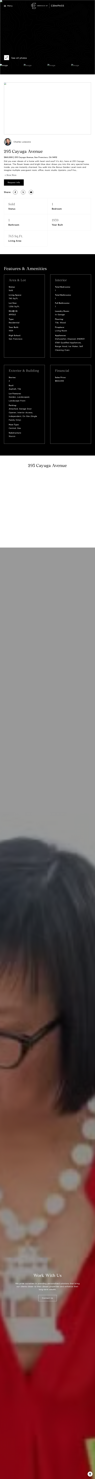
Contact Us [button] (47, 1298)
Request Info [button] (14, 182)
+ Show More (10, 175)
